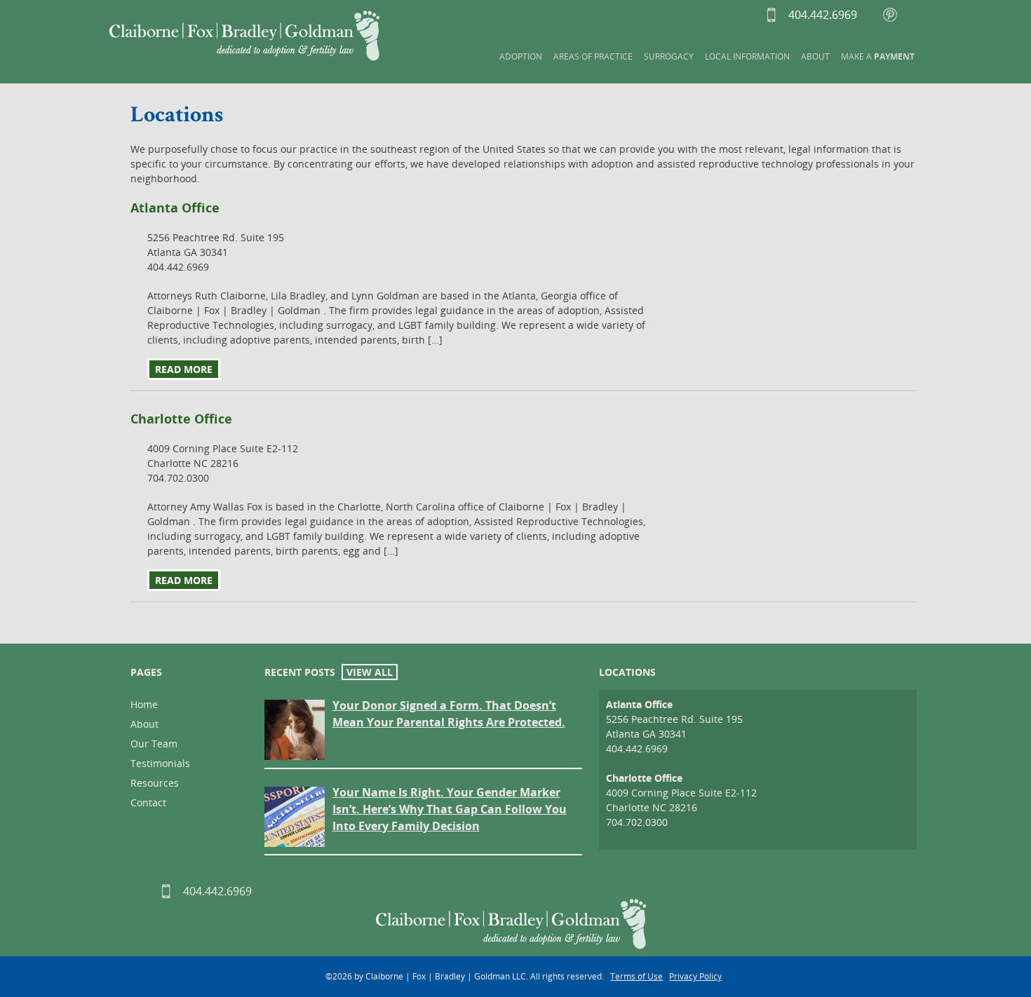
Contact (148, 802)
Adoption (520, 56)
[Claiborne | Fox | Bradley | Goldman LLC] (244, 36)
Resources (154, 782)
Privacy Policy (695, 976)
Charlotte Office (644, 778)
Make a (878, 56)
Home (144, 704)
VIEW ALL (369, 672)
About (815, 56)
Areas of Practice (593, 56)
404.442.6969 (796, 14)
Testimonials (160, 763)
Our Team (153, 743)
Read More (184, 369)
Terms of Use (636, 976)
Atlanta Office (639, 704)
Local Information (747, 56)
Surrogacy (669, 56)
